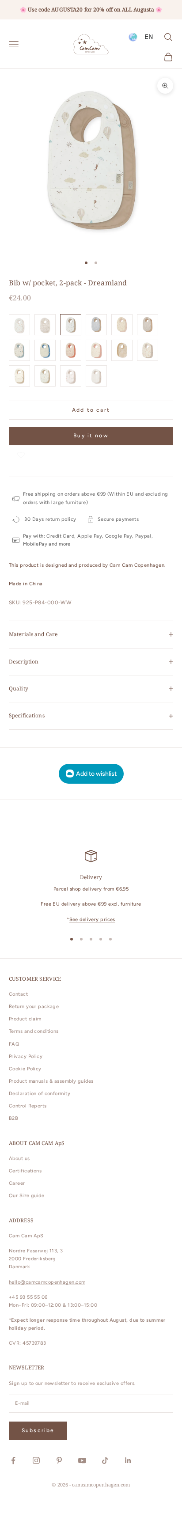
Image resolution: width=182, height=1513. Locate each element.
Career (17, 1183)
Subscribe (38, 1430)
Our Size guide (26, 1195)
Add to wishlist (96, 773)
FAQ (14, 1044)
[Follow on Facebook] (13, 1460)
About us (19, 1158)
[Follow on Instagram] (36, 1460)
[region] (91, 887)
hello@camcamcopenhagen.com (47, 1282)
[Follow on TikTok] (105, 1460)
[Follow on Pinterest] (59, 1460)
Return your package (34, 1006)
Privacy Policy (25, 1056)
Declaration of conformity (39, 1093)
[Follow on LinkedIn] (128, 1460)
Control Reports (28, 1106)
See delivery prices (92, 919)
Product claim (25, 1019)
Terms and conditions (34, 1031)
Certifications (25, 1171)
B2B (13, 1118)
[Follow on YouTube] (82, 1460)
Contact (18, 994)
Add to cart (91, 410)
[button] (21, 454)
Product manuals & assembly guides (51, 1081)
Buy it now (91, 435)
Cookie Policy (25, 1069)
